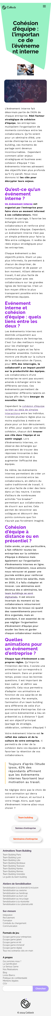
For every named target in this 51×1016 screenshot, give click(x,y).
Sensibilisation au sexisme (15, 890)
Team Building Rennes (13, 871)
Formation (7, 920)
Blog (5, 972)
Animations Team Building (17, 850)
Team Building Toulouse (14, 866)
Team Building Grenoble (14, 874)
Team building (25, 817)
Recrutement (9, 918)
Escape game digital (12, 948)
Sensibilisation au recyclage (15, 899)
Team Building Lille (11, 860)
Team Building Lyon (12, 857)
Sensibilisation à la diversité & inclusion (20, 888)
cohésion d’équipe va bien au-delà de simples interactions (24, 410)
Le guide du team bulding (15, 877)
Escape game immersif (13, 945)
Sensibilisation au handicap (15, 893)
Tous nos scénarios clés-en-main (18, 951)
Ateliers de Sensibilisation (17, 883)
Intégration (7, 915)
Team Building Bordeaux (14, 863)
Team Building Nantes (13, 868)
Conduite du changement (14, 923)
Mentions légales (10, 981)
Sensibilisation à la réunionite (16, 901)
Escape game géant (12, 939)
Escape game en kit (12, 942)
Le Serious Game (10, 966)
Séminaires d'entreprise (25, 839)
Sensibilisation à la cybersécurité (18, 904)
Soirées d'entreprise (25, 828)
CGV (5, 983)
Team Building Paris (12, 855)
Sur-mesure (9, 911)
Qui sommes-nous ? (12, 961)
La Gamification (10, 964)
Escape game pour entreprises (17, 937)
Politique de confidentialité (15, 978)
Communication (10, 926)
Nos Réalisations (10, 969)
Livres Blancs (9, 975)
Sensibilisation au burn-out (15, 896)
